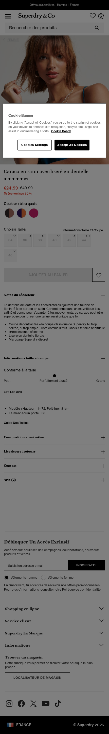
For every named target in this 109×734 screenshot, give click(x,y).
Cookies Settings (34, 145)
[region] (54, 130)
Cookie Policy (61, 131)
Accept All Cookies (72, 145)
